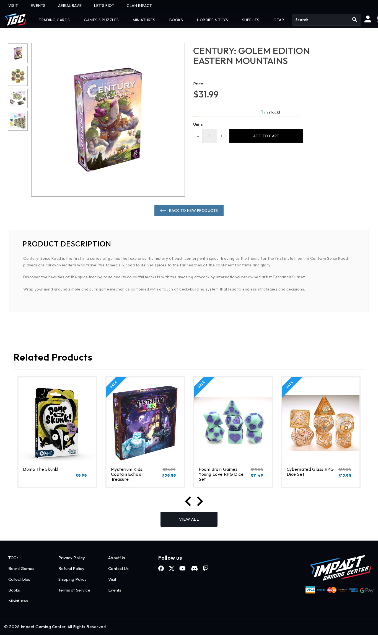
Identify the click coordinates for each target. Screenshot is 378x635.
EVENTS (38, 5)
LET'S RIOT (104, 5)
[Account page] (367, 21)
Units (198, 124)
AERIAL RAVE (70, 5)
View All (189, 519)
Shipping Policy (72, 579)
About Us (116, 557)
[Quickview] (37, 481)
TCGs (13, 557)
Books (14, 590)
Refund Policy (71, 568)
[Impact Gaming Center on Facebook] (161, 568)
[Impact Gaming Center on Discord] (194, 568)
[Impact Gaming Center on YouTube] (182, 568)
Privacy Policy (71, 557)
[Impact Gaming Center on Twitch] (205, 568)
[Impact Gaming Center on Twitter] (171, 568)
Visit (112, 579)
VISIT (13, 5)
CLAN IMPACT (139, 5)
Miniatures (18, 600)
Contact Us (118, 568)
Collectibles (19, 579)
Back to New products (193, 210)
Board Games (21, 568)
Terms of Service (74, 590)
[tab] (189, 244)
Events (114, 590)
